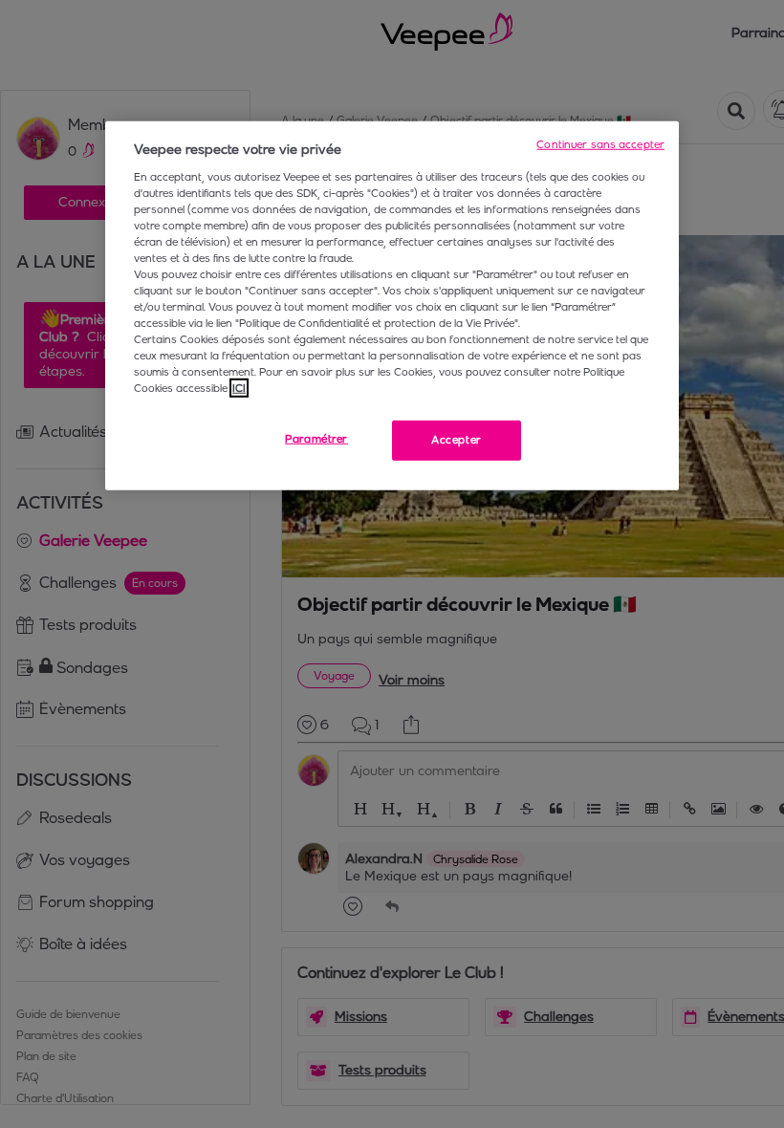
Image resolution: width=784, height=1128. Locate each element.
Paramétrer (316, 438)
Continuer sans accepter (600, 144)
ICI (239, 388)
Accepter (456, 439)
